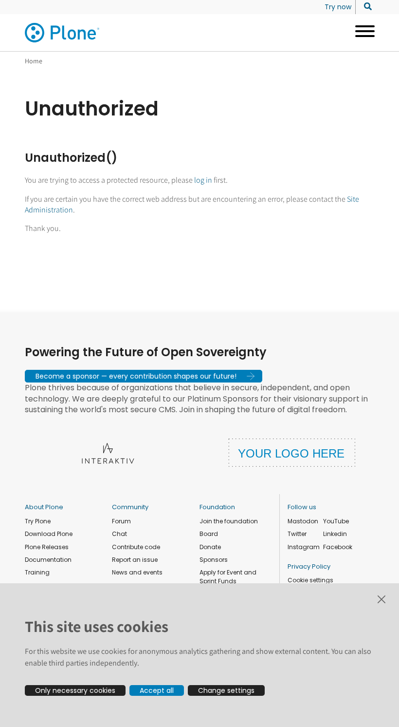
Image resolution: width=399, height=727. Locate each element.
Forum (121, 521)
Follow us (302, 507)
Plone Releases (47, 547)
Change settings (226, 690)
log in (203, 180)
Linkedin (335, 534)
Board (209, 534)
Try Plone (38, 521)
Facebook (337, 547)
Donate (210, 547)
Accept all (157, 690)
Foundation (217, 507)
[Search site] (365, 6)
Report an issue (135, 559)
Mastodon (303, 521)
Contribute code (136, 547)
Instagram (304, 547)
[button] (143, 376)
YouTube (336, 521)
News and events (137, 572)
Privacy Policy (309, 566)
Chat (119, 534)
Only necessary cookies (75, 690)
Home (33, 60)
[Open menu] (361, 32)
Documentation (48, 559)
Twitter (297, 534)
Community (130, 507)
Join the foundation (229, 521)
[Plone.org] (63, 32)
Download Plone (49, 534)
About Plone (44, 507)
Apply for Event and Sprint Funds (228, 576)
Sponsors (214, 559)
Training (37, 572)
